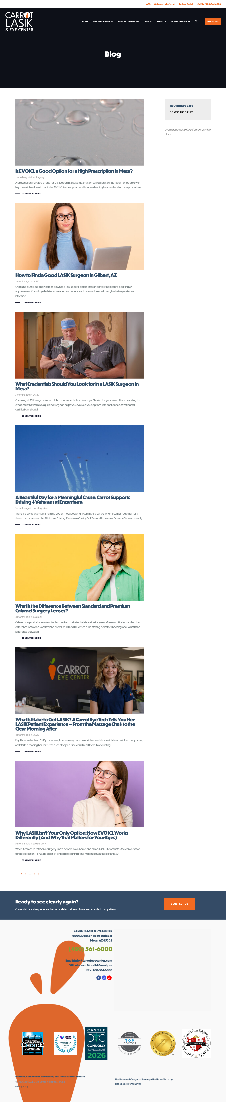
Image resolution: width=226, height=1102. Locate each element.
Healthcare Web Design (126, 1079)
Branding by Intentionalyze (128, 1083)
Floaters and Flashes (181, 112)
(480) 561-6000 (90, 948)
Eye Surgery (37, 177)
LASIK (36, 281)
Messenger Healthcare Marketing (157, 1079)
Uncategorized (41, 508)
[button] (196, 21)
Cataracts (37, 616)
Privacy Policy (21, 1086)
